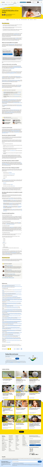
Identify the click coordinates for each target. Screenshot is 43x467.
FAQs (28, 19)
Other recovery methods (24, 19)
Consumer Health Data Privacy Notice (24, 444)
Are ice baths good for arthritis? (6, 225)
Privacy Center (23, 438)
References (35, 19)
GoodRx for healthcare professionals (11, 439)
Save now (8, 54)
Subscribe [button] (17, 358)
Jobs (16, 446)
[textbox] (10, 358)
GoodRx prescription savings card (5, 440)
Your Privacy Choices (24, 445)
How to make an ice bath (12, 19)
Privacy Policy (18, 362)
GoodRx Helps (17, 445)
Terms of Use (11, 362)
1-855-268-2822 (35, 458)
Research (17, 443)
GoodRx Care (3, 450)
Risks (19, 19)
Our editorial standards (6, 277)
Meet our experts (12, 277)
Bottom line (31, 19)
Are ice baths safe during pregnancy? (6, 221)
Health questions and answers (12, 450)
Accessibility (17, 438)
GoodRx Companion (4, 449)
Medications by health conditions (4, 443)
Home (2, 4)
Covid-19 (9, 448)
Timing (17, 19)
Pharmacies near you (11, 438)
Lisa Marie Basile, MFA (10, 14)
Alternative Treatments (11, 4)
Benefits (8, 19)
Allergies (10, 446)
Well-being (6, 4)
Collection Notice (24, 441)
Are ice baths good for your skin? (6, 232)
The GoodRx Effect (17, 444)
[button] (22, 2)
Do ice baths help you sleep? (5, 249)
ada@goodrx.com (39, 458)
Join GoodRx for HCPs (40, 0)
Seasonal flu (10, 449)
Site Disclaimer (23, 440)
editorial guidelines (4, 346)
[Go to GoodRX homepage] (3, 2)
